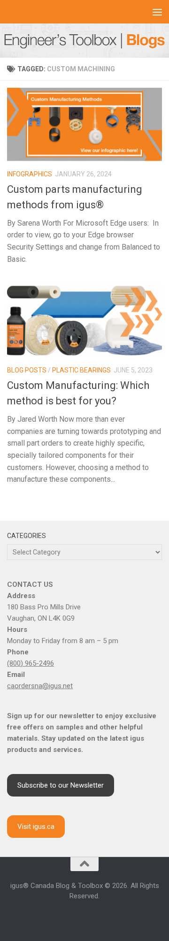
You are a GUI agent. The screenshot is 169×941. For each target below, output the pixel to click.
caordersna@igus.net (40, 686)
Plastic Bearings (81, 370)
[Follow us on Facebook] (50, 916)
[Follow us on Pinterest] (118, 916)
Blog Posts (26, 370)
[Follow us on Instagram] (62, 916)
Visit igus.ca (35, 826)
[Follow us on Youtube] (84, 916)
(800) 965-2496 (30, 663)
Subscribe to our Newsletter (60, 785)
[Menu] (157, 11)
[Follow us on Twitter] (96, 916)
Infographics (29, 174)
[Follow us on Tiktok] (107, 916)
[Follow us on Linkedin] (73, 916)
